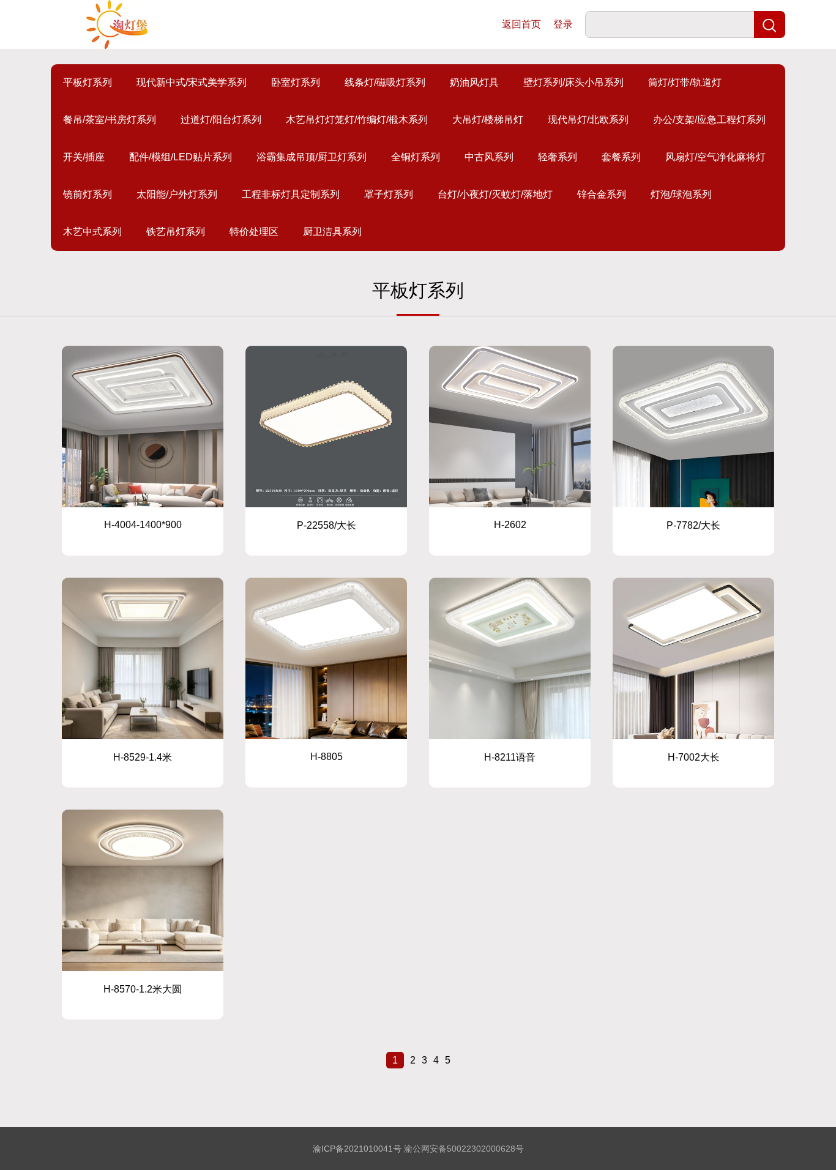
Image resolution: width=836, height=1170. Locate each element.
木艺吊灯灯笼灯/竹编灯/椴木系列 (357, 119)
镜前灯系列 (87, 194)
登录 (563, 24)
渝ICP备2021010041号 (357, 1148)
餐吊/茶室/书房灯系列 (109, 119)
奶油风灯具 (474, 82)
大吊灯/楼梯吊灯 (487, 119)
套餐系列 (621, 157)
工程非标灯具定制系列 (291, 194)
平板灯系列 (87, 82)
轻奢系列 (557, 157)
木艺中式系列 (92, 231)
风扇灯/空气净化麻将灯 (715, 157)
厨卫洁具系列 (332, 231)
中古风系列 (489, 157)
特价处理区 (254, 231)
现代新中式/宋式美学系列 (191, 82)
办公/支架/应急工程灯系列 (709, 119)
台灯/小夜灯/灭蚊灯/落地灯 (495, 194)
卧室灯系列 (295, 82)
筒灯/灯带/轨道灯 (685, 82)
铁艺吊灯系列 (175, 231)
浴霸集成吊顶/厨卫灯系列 (311, 157)
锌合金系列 (601, 194)
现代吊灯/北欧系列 (588, 119)
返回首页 (521, 24)
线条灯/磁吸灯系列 (385, 82)
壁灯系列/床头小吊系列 (573, 82)
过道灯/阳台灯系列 (221, 119)
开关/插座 (84, 157)
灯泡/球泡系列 (681, 194)
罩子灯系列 (388, 194)
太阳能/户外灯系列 (176, 194)
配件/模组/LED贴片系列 (180, 157)
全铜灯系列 (415, 157)
